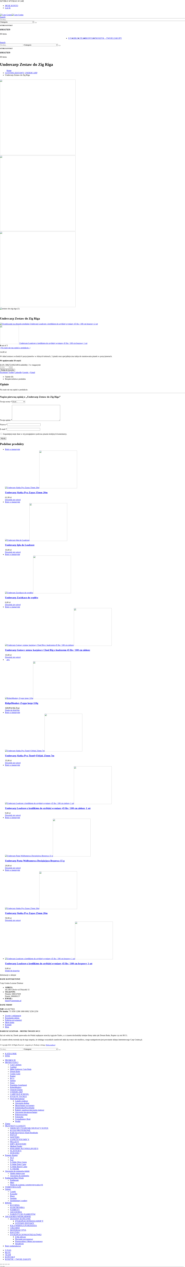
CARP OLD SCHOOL (19, 1094)
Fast (11, 1160)
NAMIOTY (15, 1210)
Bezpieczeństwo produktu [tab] (15, 379)
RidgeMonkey (16, 1087)
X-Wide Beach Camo (18, 1167)
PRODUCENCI (11, 1062)
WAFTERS (14, 1137)
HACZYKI (14, 1232)
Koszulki (13, 1194)
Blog (7, 1027)
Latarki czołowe (21, 1101)
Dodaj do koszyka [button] (12, 710)
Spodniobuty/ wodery (18, 1201)
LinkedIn (18, 372)
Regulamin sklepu (12, 1018)
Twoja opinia (6, 420)
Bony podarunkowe (13, 1246)
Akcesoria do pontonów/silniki (17, 1171)
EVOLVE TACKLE (18, 1096)
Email (32, 372)
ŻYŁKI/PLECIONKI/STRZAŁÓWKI (25, 1235)
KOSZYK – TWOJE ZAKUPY (109, 38)
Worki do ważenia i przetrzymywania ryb (26, 1185)
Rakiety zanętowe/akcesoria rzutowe (29, 1110)
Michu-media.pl (50, 1045)
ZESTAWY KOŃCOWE (20, 1219)
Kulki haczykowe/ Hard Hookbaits (24, 1133)
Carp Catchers (15, 1065)
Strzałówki (19, 1244)
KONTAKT (91, 38)
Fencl (12, 1083)
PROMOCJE (10, 1060)
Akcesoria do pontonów (19, 1176)
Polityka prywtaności (13, 1020)
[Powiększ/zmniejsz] (1, 1264)
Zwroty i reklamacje (13, 1016)
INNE (7, 1056)
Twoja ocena (6, 402)
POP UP (13, 1135)
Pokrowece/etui (21, 1114)
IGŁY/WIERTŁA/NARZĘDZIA (23, 1225)
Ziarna (7, 1124)
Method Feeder (16, 1146)
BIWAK (8, 1203)
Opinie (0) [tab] (9, 377)
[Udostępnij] (6, 1264)
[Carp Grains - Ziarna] (11, 15)
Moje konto (9, 1022)
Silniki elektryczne (17, 1173)
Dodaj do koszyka (7, 370)
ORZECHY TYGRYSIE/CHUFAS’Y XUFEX (29, 1128)
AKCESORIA (16, 1212)
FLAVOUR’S (15, 1151)
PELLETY (14, 1142)
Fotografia (19, 1117)
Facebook (4, 372)
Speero (13, 1080)
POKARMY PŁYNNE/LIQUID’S (24, 1148)
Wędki (17, 1121)
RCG (12, 1078)
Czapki (13, 1191)
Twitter (11, 372)
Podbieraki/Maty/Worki (14, 1178)
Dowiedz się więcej (13, 500)
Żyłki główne (20, 1237)
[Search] (36, 22)
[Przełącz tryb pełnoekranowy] (4, 1264)
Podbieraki (14, 1180)
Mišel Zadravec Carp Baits (20, 1069)
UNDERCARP (16, 1092)
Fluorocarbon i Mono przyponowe (29, 1241)
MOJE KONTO (11, 6)
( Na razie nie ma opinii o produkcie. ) (15, 348)
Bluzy (12, 1196)
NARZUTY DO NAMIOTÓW (22, 1214)
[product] (95, 941)
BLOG (77, 38)
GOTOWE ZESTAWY (24, 1223)
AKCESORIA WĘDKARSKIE (18, 1216)
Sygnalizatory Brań (22, 1119)
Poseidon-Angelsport (18, 1085)
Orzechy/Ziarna (16, 1090)
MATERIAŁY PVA (18, 1230)
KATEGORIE (11, 1054)
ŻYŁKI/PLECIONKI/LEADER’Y (29, 1221)
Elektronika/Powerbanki (24, 1108)
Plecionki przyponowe (24, 1239)
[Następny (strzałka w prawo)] (4, 1266)
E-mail (3, 429)
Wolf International (17, 1099)
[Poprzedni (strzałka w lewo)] (1, 1266)
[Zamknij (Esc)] (9, 1264)
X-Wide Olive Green (18, 1162)
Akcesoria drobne (22, 1103)
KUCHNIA (15, 1205)
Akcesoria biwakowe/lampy (26, 1112)
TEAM (83, 38)
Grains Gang (15, 1074)
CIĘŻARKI (15, 1228)
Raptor (12, 1076)
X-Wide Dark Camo (18, 1164)
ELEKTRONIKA (17, 1207)
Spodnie (13, 1198)
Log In (7, 8)
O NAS (71, 38)
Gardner (13, 1067)
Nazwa (3, 424)
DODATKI (14, 1153)
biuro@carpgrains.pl (13, 1001)
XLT (12, 1158)
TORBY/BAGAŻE (13, 1187)
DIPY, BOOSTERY (18, 1144)
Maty (12, 1182)
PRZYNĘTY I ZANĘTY (15, 1126)
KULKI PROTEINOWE (20, 1130)
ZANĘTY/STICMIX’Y (19, 1139)
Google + (26, 372)
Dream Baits (15, 1071)
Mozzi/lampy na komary (24, 1105)
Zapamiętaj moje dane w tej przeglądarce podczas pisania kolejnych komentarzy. (35, 434)
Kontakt (8, 1025)
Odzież (8, 1189)
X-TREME (14, 1169)
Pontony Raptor (11, 1155)
